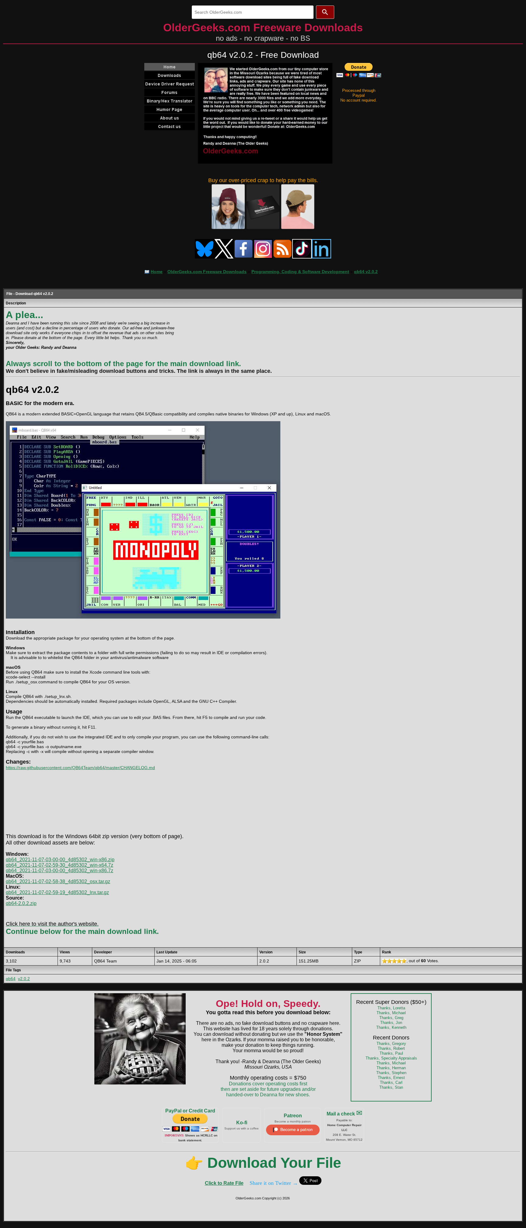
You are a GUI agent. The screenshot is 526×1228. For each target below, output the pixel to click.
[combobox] (253, 12)
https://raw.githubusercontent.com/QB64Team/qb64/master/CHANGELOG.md (80, 767)
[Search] (325, 12)
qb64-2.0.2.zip (21, 903)
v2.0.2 (24, 978)
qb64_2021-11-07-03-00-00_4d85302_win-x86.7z (59, 870)
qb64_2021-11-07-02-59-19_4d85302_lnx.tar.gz (57, 892)
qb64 (11, 978)
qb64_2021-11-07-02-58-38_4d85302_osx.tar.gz (58, 881)
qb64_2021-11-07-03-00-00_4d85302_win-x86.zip (60, 859)
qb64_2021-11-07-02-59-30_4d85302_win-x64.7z (59, 865)
